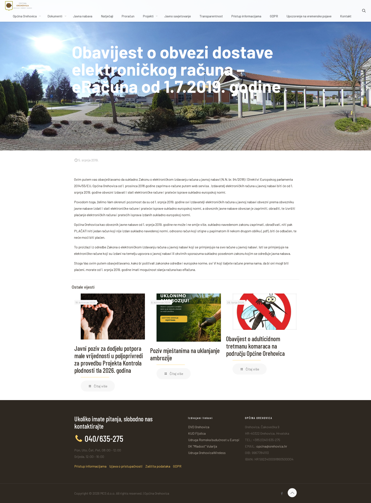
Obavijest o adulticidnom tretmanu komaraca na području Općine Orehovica (255, 346)
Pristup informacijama (90, 466)
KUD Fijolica (197, 433)
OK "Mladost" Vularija (202, 446)
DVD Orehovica (198, 427)
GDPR (177, 466)
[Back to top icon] (292, 492)
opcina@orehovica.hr (271, 446)
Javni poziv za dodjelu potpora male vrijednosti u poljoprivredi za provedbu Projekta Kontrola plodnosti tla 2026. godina (108, 359)
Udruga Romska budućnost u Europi (213, 440)
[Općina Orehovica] (18, 5)
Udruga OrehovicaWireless (207, 453)
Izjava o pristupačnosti (126, 466)
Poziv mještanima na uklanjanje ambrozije (185, 354)
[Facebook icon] (281, 493)
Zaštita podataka (157, 466)
